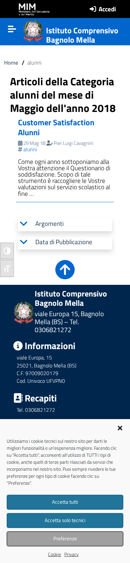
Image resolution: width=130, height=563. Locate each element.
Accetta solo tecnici (65, 520)
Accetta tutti (65, 502)
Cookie (54, 554)
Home (11, 62)
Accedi (107, 9)
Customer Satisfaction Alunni (56, 127)
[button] (120, 427)
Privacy (71, 554)
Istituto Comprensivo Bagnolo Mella (82, 35)
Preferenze (65, 538)
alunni (30, 149)
